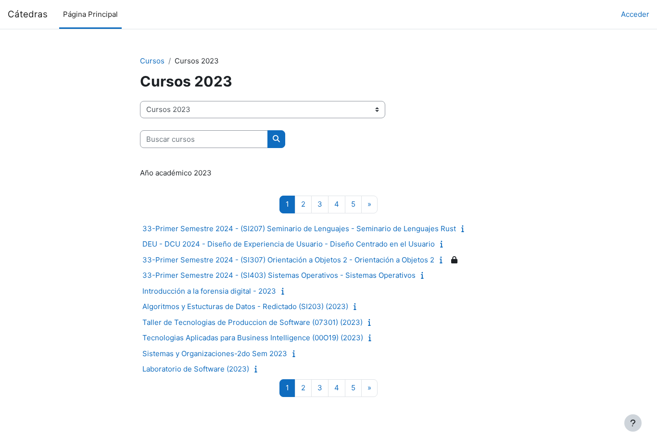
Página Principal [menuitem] (90, 14)
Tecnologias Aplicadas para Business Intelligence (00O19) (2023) (252, 337)
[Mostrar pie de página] (633, 423)
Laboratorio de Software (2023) (195, 368)
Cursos (152, 60)
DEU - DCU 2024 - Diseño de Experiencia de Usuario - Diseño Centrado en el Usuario (288, 243)
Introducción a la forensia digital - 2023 (209, 291)
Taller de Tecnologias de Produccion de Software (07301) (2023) (252, 322)
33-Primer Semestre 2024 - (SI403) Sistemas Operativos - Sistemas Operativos (279, 275)
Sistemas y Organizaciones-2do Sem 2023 (214, 353)
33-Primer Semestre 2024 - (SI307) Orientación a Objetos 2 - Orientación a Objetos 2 (288, 259)
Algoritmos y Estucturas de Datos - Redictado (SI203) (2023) (245, 306)
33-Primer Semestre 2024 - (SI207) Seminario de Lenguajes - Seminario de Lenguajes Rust (299, 228)
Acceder (635, 14)
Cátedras (28, 14)
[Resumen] (464, 228)
